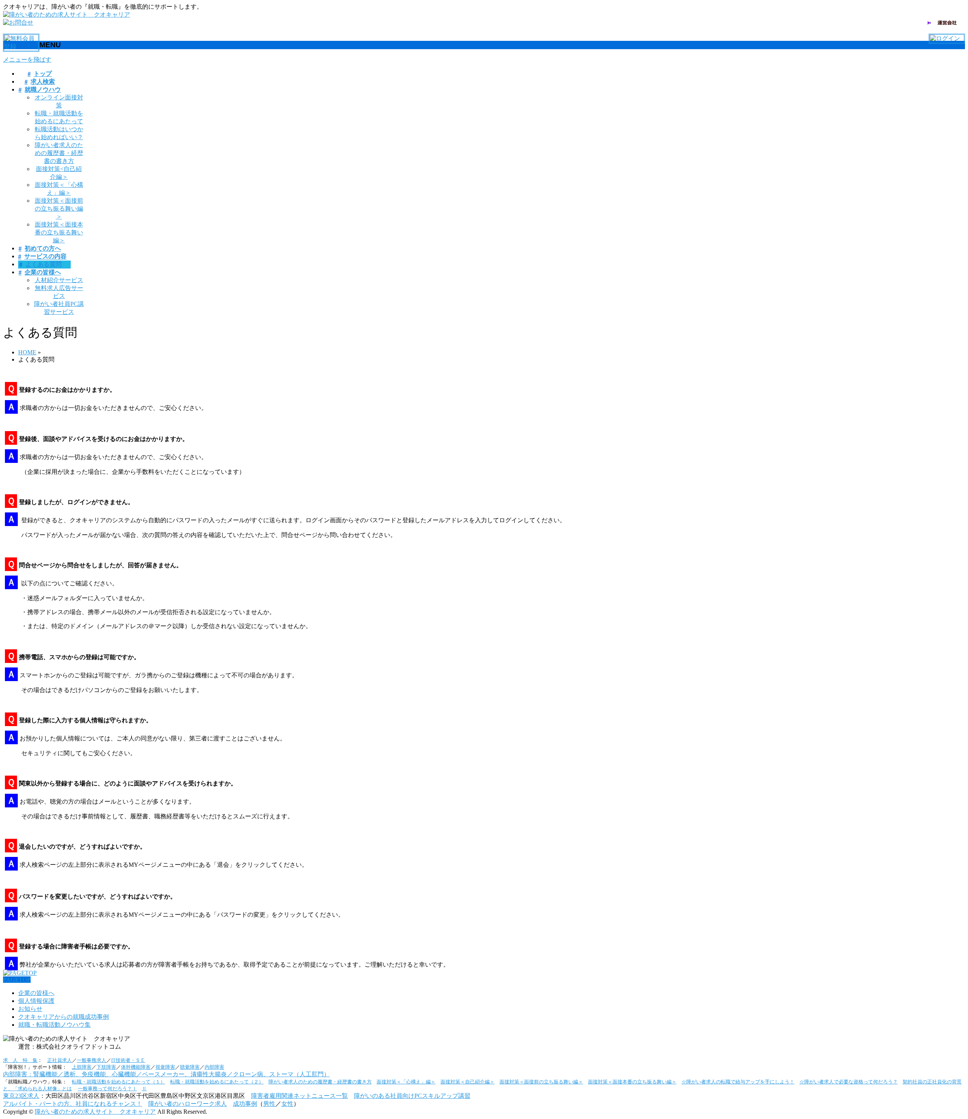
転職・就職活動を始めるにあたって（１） (118, 1082)
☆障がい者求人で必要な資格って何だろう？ (848, 1082)
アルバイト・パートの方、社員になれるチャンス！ (72, 1103)
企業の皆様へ (36, 993)
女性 (287, 1103)
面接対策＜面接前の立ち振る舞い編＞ (59, 208)
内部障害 (214, 1067)
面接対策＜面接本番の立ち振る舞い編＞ (59, 232)
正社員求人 (59, 1060)
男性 (269, 1103)
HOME (27, 352)
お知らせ (30, 1009)
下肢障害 (106, 1067)
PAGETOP (17, 979)
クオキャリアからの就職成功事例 (63, 1016)
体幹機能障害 (135, 1067)
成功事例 (245, 1103)
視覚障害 (165, 1067)
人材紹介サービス (59, 280)
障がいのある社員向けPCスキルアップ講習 (412, 1096)
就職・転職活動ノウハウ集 (54, 1024)
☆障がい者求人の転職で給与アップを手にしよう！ (737, 1082)
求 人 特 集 (20, 1060)
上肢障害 (82, 1067)
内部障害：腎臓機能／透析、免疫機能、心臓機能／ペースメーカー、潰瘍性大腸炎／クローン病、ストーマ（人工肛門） (166, 1074)
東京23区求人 (21, 1096)
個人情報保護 (36, 1001)
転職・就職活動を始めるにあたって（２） (217, 1082)
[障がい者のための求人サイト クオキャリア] (66, 14)
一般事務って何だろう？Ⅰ (107, 1088)
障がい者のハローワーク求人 (187, 1103)
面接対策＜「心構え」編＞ (406, 1082)
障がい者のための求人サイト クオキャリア (95, 1111)
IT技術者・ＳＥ (128, 1060)
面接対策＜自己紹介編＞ (468, 1082)
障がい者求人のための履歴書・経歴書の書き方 (59, 153)
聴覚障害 (190, 1067)
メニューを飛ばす (27, 59)
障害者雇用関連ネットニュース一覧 (299, 1096)
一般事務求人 (91, 1060)
